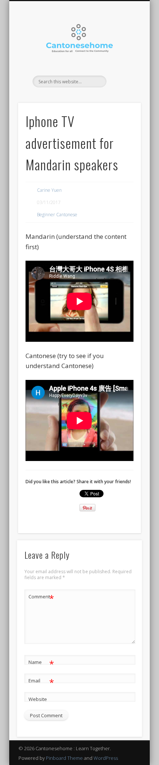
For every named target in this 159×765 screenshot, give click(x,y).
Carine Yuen (49, 190)
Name (41, 663)
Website (37, 699)
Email (41, 681)
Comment (41, 597)
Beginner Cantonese (57, 214)
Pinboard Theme (64, 758)
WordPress (106, 758)
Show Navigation (122, 66)
